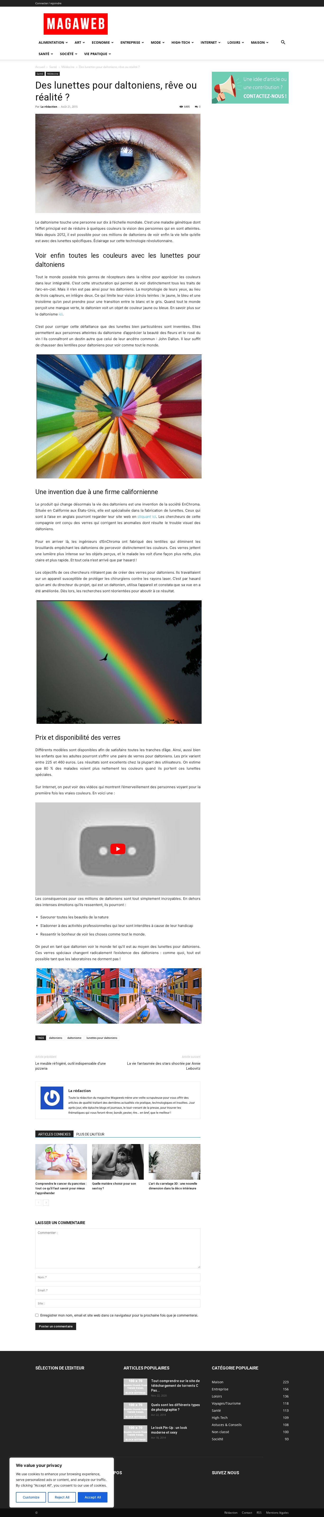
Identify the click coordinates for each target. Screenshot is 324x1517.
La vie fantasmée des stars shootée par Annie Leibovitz (163, 1066)
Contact (247, 1513)
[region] (61, 1482)
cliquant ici (147, 516)
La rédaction (49, 106)
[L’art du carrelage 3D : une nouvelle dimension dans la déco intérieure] (174, 1162)
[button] (283, 43)
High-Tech (180, 42)
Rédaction (230, 1513)
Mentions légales (277, 1513)
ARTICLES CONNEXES (54, 1134)
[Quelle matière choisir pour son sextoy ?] (118, 1162)
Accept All (93, 1497)
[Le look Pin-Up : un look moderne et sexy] (135, 1433)
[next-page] (46, 1203)
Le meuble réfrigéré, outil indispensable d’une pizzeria (70, 1066)
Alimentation (51, 42)
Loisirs (233, 42)
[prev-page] (38, 1203)
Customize (31, 1497)
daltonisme (74, 1038)
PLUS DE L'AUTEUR (90, 1134)
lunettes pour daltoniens (102, 1038)
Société (67, 54)
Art (78, 42)
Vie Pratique (95, 54)
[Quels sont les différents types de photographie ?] (135, 1411)
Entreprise (130, 42)
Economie (101, 42)
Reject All (62, 1497)
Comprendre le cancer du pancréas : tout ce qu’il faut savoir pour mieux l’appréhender (61, 1188)
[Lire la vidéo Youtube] (117, 848)
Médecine (67, 67)
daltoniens (55, 1038)
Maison (258, 42)
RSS (259, 1513)
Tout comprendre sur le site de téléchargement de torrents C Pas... (175, 1385)
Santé (44, 54)
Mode (156, 42)
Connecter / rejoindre (48, 3)
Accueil (40, 67)
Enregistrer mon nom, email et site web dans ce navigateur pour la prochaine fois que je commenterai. (119, 1315)
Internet (209, 42)
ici (61, 314)
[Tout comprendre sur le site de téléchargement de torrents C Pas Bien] (135, 1387)
